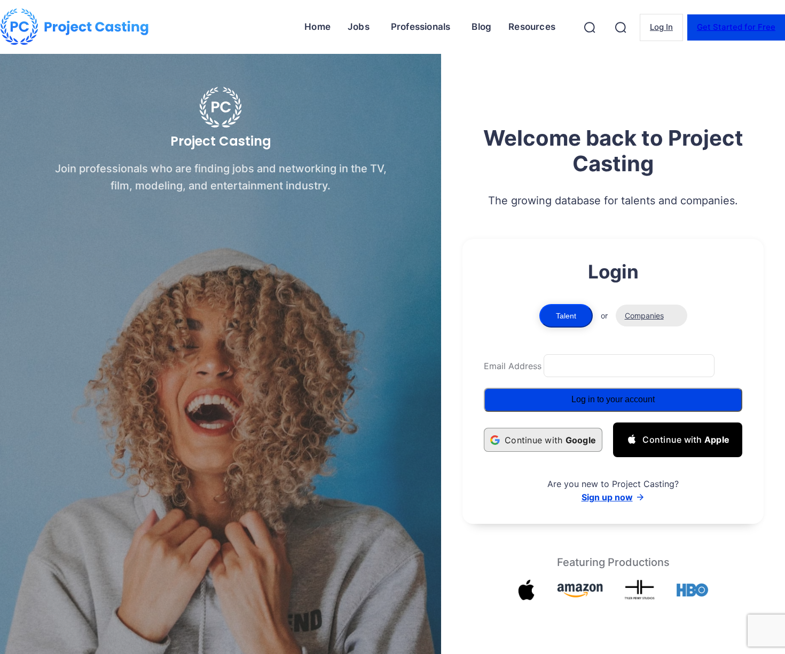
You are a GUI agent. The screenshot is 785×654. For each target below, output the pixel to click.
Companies (644, 315)
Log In (661, 27)
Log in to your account (613, 399)
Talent (566, 316)
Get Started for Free (736, 27)
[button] (589, 27)
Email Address (512, 366)
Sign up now (607, 497)
